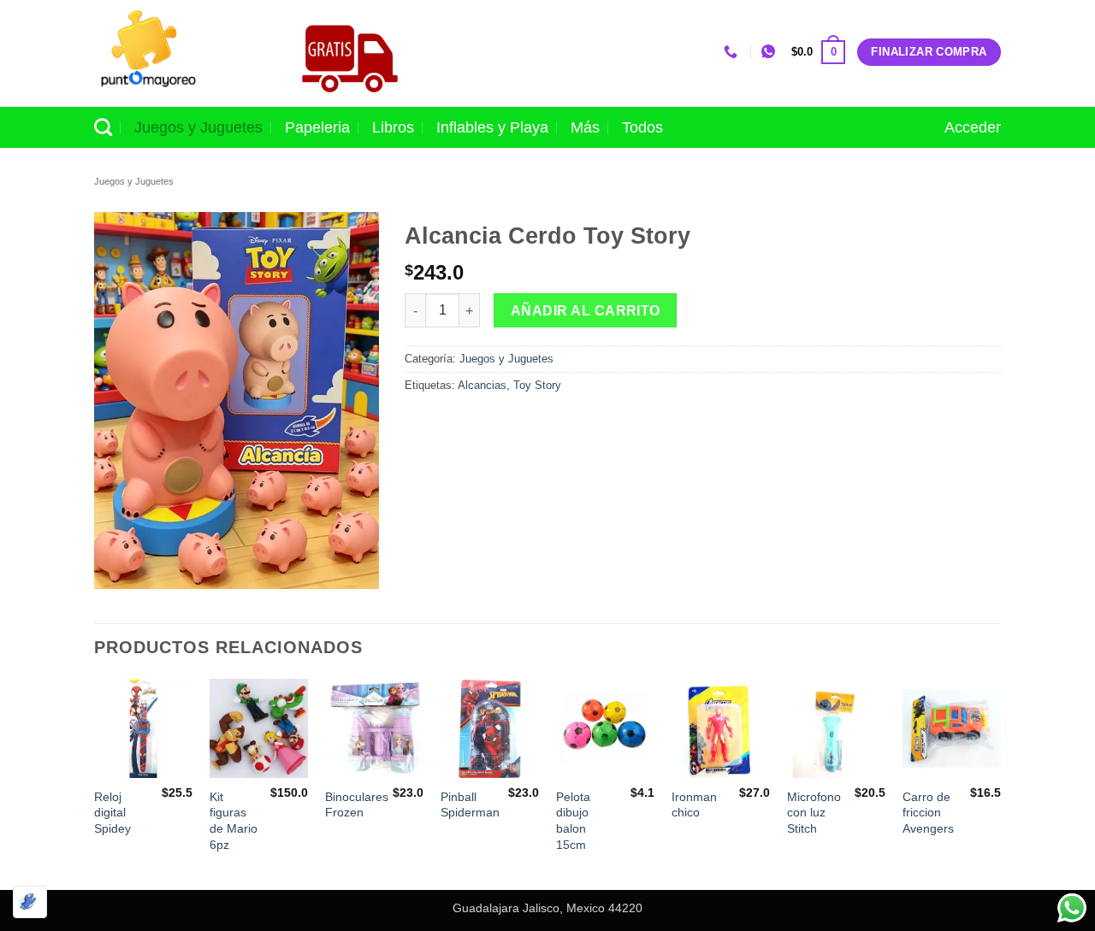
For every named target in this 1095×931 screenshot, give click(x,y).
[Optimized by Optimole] (30, 902)
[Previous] (95, 782)
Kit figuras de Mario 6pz (233, 820)
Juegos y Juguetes (198, 127)
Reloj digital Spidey (112, 812)
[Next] (1000, 782)
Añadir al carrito (585, 310)
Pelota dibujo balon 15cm (573, 820)
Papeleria (317, 127)
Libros (393, 127)
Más (585, 127)
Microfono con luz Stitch (814, 812)
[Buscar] (103, 127)
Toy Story (537, 385)
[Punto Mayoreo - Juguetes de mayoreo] (178, 53)
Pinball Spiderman (470, 805)
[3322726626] (733, 51)
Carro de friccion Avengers (928, 812)
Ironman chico (694, 805)
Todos (642, 127)
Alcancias (482, 385)
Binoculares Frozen (356, 805)
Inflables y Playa (492, 127)
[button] (818, 52)
